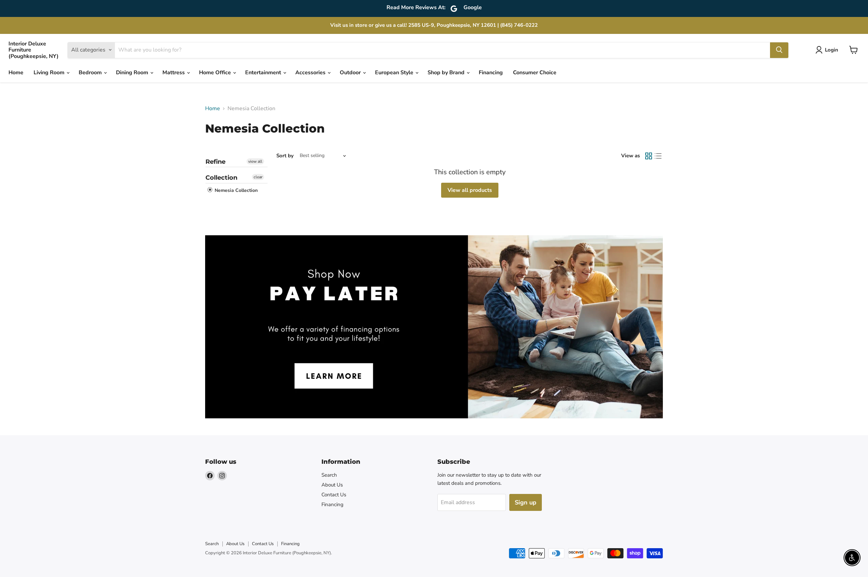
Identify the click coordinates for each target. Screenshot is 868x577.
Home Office (215, 72)
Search (329, 475)
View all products (470, 190)
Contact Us (333, 494)
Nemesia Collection (235, 190)
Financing (491, 72)
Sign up (525, 502)
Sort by (285, 156)
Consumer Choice (534, 72)
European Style (395, 72)
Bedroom (91, 72)
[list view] (658, 156)
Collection (221, 177)
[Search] (779, 50)
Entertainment (263, 72)
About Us (332, 484)
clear (258, 177)
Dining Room (133, 72)
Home (15, 72)
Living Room (50, 72)
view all (255, 161)
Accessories (311, 72)
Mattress (174, 72)
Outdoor (351, 72)
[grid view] (648, 156)
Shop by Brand (447, 72)
